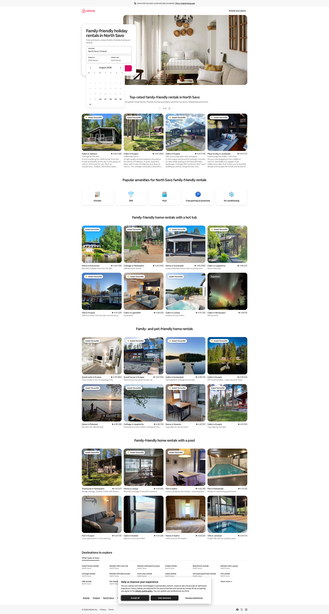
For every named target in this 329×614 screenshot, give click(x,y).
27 (105, 99)
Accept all (135, 598)
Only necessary (164, 598)
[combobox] (109, 51)
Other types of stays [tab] (90, 558)
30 (120, 99)
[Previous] (160, 108)
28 (110, 99)
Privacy (103, 609)
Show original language (185, 3)
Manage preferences (194, 598)
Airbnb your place (237, 10)
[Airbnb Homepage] (88, 11)
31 (90, 104)
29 (116, 99)
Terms (111, 609)
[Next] (169, 108)
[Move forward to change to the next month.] (120, 67)
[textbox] (97, 60)
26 (100, 99)
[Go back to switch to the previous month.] (90, 67)
